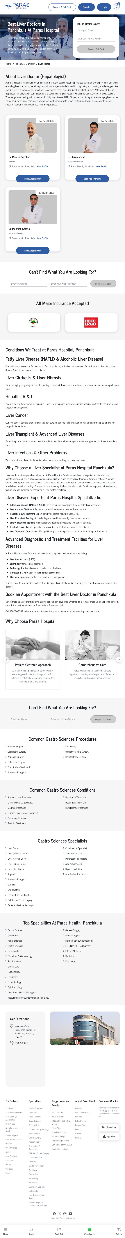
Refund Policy (80, 1120)
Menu (5, 1234)
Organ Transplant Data (60, 1140)
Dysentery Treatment (17, 818)
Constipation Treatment (19, 767)
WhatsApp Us (89, 1234)
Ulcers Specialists (73, 869)
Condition (9, 1168)
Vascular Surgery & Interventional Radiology (28, 997)
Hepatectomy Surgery (75, 757)
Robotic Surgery (11, 1135)
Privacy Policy (80, 1125)
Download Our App (109, 1101)
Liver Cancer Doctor (17, 864)
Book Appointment (32, 178)
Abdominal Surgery (17, 772)
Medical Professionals (60, 1149)
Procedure (9, 1160)
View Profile (42, 166)
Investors (78, 1116)
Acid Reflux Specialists (75, 874)
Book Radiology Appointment (11, 1118)
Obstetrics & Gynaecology (20, 956)
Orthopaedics (14, 951)
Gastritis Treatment (17, 823)
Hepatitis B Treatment (75, 802)
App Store (111, 1136)
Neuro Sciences (15, 940)
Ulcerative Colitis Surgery (77, 751)
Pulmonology (14, 971)
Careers (78, 1133)
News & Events (58, 1116)
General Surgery (72, 930)
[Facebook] (54, 1214)
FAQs (77, 1129)
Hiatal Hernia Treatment (76, 807)
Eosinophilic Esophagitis (19, 895)
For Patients (11, 1101)
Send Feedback (11, 1156)
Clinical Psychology (36, 1165)
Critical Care (13, 966)
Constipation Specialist (76, 848)
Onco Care (13, 935)
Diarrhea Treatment (17, 807)
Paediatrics (13, 977)
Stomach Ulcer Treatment (20, 797)
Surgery (8, 1172)
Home (8, 63)
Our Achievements (82, 1112)
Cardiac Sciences (15, 930)
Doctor (31, 63)
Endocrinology (14, 982)
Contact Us (9, 1152)
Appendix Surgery (16, 757)
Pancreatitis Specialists (76, 858)
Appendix (12, 874)
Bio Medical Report (59, 1136)
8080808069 (21, 1043)
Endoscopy (70, 746)
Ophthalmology (15, 987)
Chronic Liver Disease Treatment (23, 813)
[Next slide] (119, 660)
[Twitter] (59, 1214)
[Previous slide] (6, 660)
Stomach (12, 884)
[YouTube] (70, 1214)
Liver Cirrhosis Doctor (18, 853)
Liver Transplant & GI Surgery (22, 992)
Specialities (35, 1101)
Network (8, 1143)
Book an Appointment (13, 1112)
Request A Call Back (62, 7)
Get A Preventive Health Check (14, 1129)
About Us (78, 1108)
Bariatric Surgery (15, 746)
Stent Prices (56, 1127)
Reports (86, 7)
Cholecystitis (14, 889)
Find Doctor (9, 1108)
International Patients (13, 1139)
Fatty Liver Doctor (16, 869)
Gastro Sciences (15, 946)
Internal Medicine (73, 951)
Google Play (111, 1127)
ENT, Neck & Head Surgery (78, 946)
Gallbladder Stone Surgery (20, 900)
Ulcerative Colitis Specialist (20, 802)
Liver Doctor (13, 848)
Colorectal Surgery (16, 762)
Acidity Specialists (73, 864)
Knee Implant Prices (59, 1132)
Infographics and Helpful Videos (61, 1122)
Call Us (119, 1234)
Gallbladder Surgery (17, 751)
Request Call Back (96, 49)
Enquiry (78, 1137)
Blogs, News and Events (61, 1103)
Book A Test (10, 1123)
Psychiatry (70, 961)
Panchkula (20, 63)
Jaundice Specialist (74, 853)
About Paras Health (85, 1101)
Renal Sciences (15, 961)
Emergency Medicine (37, 1186)
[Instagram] (65, 1214)
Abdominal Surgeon (17, 879)
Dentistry (69, 956)
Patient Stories (11, 1147)
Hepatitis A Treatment (75, 797)
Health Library (57, 1112)
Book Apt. (59, 1234)
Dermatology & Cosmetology (79, 940)
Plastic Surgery (72, 935)
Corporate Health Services (62, 1144)
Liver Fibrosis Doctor (17, 858)
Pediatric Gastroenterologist (21, 905)
